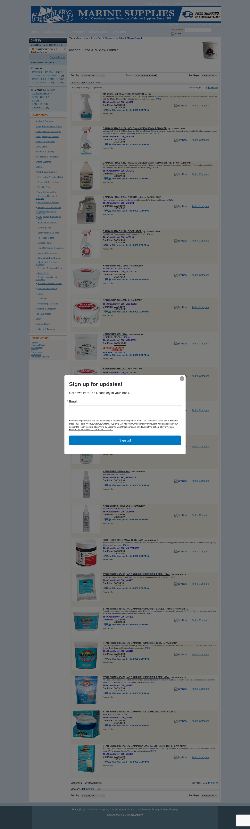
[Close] (182, 378)
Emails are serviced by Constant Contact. (91, 429)
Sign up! (125, 440)
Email (73, 401)
